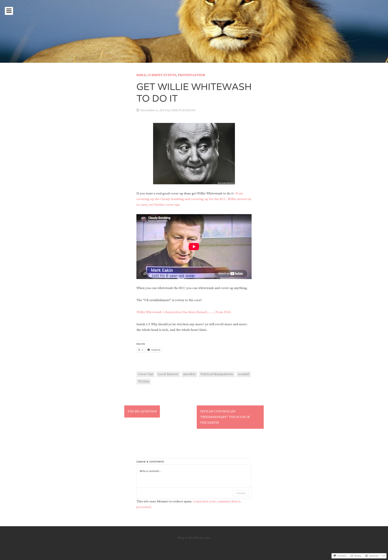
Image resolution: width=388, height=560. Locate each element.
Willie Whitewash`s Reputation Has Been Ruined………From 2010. (184, 312)
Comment (241, 493)
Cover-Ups (145, 374)
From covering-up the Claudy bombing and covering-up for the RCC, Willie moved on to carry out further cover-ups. (193, 199)
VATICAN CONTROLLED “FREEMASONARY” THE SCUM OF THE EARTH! (225, 417)
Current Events (161, 75)
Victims (143, 381)
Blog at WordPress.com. (194, 538)
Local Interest (168, 374)
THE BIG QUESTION (142, 411)
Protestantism (191, 75)
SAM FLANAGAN (183, 110)
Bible (141, 75)
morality (189, 374)
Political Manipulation (217, 374)
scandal (243, 374)
